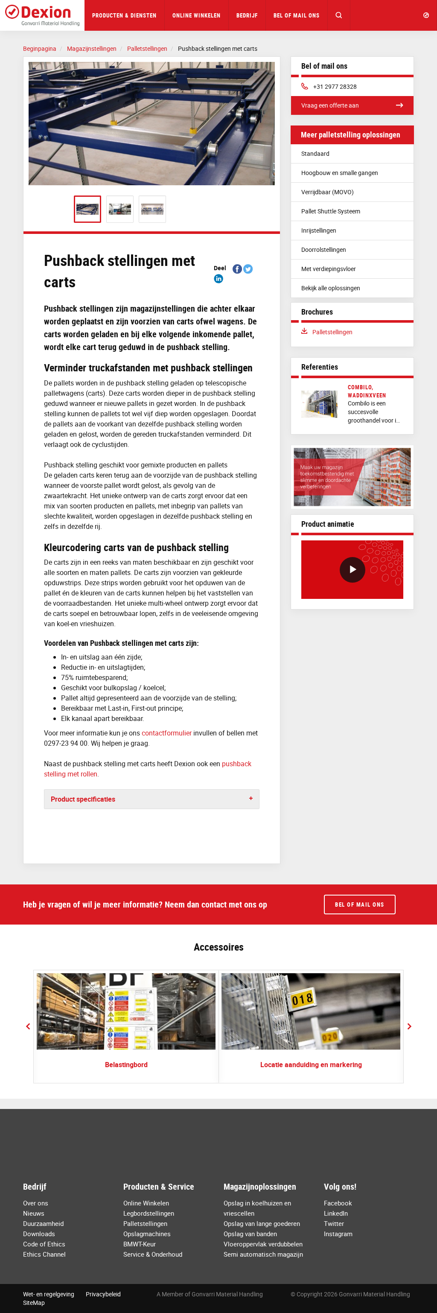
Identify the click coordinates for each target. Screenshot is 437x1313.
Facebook (338, 1203)
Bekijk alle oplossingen (330, 288)
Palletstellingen (332, 332)
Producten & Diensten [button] (124, 15)
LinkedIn (336, 1213)
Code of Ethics (44, 1244)
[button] (339, 15)
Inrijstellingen (318, 230)
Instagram (338, 1233)
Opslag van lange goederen (262, 1223)
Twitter (334, 1223)
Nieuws (33, 1213)
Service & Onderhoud (152, 1254)
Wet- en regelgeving (48, 1294)
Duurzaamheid (43, 1223)
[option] (152, 123)
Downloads (39, 1233)
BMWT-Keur (139, 1244)
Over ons (35, 1203)
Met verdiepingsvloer (328, 269)
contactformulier (167, 733)
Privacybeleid (103, 1294)
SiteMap (34, 1302)
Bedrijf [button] (247, 15)
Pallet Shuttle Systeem (330, 211)
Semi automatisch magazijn (263, 1254)
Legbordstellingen (148, 1213)
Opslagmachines (147, 1233)
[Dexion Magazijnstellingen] (42, 15)
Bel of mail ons (297, 15)
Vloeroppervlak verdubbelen (263, 1244)
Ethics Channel (44, 1254)
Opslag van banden (250, 1233)
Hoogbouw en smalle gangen (339, 173)
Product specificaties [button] (83, 799)
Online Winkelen (196, 15)
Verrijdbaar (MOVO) (327, 192)
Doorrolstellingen (323, 249)
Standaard (315, 153)
